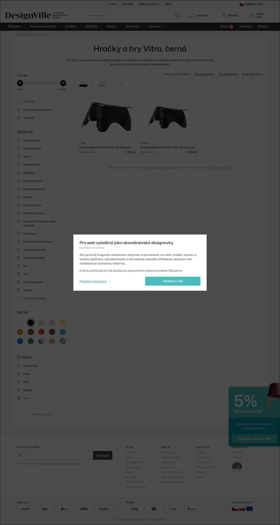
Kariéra (130, 472)
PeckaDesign (157, 519)
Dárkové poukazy (206, 467)
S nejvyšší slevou (252, 74)
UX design (120, 519)
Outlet (199, 477)
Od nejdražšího (228, 74)
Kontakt (128, 4)
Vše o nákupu (169, 452)
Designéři (201, 472)
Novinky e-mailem (28, 447)
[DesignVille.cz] (235, 508)
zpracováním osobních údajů (62, 463)
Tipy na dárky (204, 462)
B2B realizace (133, 467)
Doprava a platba (171, 457)
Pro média (132, 477)
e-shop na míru (137, 519)
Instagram (238, 452)
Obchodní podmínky (172, 472)
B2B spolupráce (149, 4)
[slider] (20, 83)
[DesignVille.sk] (242, 508)
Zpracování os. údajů (173, 477)
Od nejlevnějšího (204, 74)
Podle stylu (202, 457)
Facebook (237, 457)
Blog (168, 4)
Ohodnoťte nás (134, 482)
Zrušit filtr (91, 84)
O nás (112, 4)
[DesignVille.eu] (249, 508)
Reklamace (167, 467)
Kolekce (200, 452)
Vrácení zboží (168, 462)
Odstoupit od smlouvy (173, 482)
